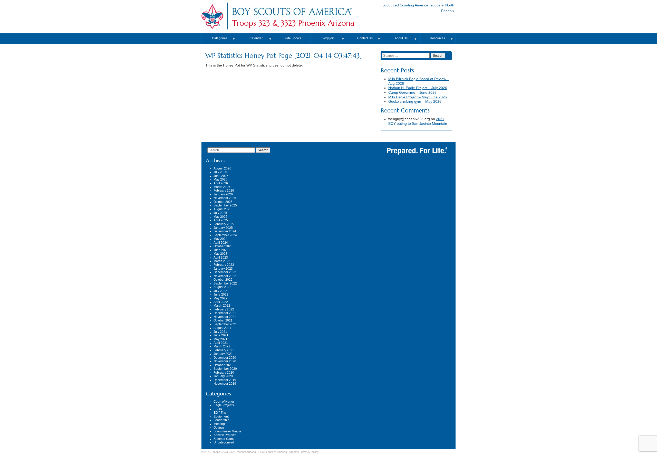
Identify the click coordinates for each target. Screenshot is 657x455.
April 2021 (221, 342)
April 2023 (221, 257)
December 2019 (225, 380)
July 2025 (220, 212)
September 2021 (225, 324)
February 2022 (224, 309)
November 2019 (225, 383)
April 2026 (221, 183)
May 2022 (220, 298)
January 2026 (223, 194)
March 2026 (222, 186)
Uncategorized (224, 442)
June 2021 (221, 335)
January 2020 (223, 376)
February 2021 (224, 350)
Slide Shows (292, 38)
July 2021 (220, 331)
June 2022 (221, 294)
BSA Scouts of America (272, 451)
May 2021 (220, 339)
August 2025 (222, 209)
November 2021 (225, 316)
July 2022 (220, 290)
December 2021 (225, 313)
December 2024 (225, 231)
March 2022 (222, 305)
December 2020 (225, 357)
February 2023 (224, 264)
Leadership (221, 420)
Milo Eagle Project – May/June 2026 (417, 97)
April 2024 (221, 242)
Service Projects (225, 435)
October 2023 (223, 246)
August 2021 (222, 327)
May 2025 (220, 216)
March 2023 (222, 261)
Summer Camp (224, 438)
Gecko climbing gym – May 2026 (414, 101)
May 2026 (220, 179)
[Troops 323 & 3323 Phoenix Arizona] (291, 16)
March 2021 (222, 346)
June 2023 (221, 250)
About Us (401, 38)
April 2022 (221, 302)
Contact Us (365, 38)
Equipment (221, 416)
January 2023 (223, 268)
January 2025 (223, 227)
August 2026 (222, 168)
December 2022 (225, 272)
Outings (219, 427)
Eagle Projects (224, 405)
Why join (329, 38)
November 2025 (225, 198)
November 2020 (225, 361)
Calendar (256, 38)
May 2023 (220, 253)
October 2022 (223, 279)
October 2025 (223, 201)
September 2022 (225, 283)
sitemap (294, 451)
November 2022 (225, 276)
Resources (437, 38)
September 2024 (225, 235)
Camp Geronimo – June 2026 (412, 92)
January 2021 (223, 353)
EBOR (218, 409)
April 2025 (221, 220)
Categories (219, 38)
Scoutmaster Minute (227, 431)
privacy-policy (310, 451)
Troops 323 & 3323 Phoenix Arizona (293, 23)
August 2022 (222, 287)
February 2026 (224, 190)
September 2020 (225, 368)
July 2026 (220, 172)
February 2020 (224, 372)
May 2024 (220, 238)
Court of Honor (224, 401)
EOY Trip (220, 412)
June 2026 (221, 175)
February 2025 (224, 224)
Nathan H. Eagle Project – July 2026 (417, 88)
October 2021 (223, 320)
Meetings (220, 423)
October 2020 (223, 365)
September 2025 (225, 205)
